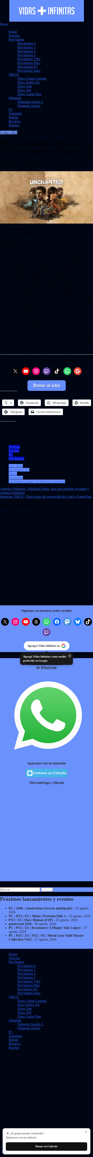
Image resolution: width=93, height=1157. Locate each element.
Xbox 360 (24, 90)
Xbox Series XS (28, 82)
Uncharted (16, 477)
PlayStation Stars (28, 71)
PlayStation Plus (28, 63)
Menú (4, 24)
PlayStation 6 (26, 43)
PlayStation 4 (26, 51)
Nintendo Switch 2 (30, 102)
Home (13, 32)
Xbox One (24, 86)
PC (11, 109)
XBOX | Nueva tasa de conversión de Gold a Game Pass (45, 496)
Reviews (15, 121)
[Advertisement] (46, 834)
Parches (14, 125)
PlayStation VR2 (28, 59)
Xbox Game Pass (29, 94)
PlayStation (16, 39)
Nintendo (15, 98)
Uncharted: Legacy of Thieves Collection (37, 481)
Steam (13, 473)
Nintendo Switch (28, 106)
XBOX (14, 74)
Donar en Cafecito (46, 1146)
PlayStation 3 (26, 55)
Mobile (13, 117)
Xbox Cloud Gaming (31, 78)
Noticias (14, 35)
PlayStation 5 (26, 47)
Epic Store (16, 466)
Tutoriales (15, 113)
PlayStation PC (27, 67)
